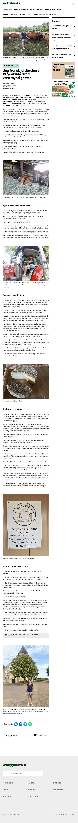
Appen (5, 790)
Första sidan (8, 783)
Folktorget (58, 790)
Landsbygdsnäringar (10, 14)
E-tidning (57, 783)
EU (31, 9)
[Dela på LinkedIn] (20, 724)
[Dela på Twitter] (25, 724)
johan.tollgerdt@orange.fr (10, 85)
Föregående (11, 736)
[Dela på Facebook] (16, 724)
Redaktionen (33, 797)
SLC (41, 9)
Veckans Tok (43, 14)
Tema (51, 14)
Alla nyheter (7, 9)
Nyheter (31, 783)
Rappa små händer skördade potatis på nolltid (61, 56)
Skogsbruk (25, 9)
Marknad (22, 14)
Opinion (46, 9)
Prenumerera (8, 797)
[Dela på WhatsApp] (30, 724)
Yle (55, 14)
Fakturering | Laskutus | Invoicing (65, 814)
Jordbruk (16, 9)
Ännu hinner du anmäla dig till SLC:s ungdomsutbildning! (61, 47)
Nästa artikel (40, 735)
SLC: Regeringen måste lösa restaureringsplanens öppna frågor (61, 37)
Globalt (36, 9)
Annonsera (33, 790)
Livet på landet (32, 14)
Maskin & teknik (56, 9)
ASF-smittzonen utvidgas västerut (60, 27)
